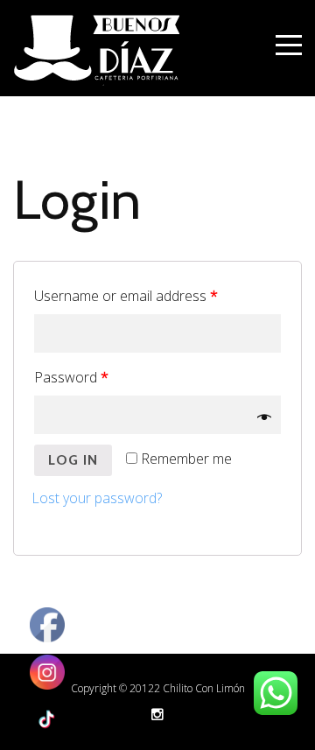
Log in (73, 460)
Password (71, 377)
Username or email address (126, 295)
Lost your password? (97, 498)
